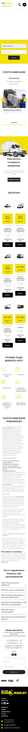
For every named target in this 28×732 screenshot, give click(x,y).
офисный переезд (6, 558)
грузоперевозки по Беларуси (6, 555)
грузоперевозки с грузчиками (6, 553)
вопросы (4, 707)
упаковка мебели (13, 558)
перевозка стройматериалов (6, 560)
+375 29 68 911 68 (9, 722)
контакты (4, 716)
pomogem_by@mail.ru (14, 645)
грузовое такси (23, 553)
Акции (3, 709)
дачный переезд (15, 560)
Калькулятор (5, 712)
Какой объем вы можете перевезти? (10, 584)
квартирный (20, 497)
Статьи (3, 714)
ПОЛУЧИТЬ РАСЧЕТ (14, 180)
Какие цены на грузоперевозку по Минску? (13, 618)
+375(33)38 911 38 (14, 640)
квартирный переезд (21, 558)
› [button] (25, 99)
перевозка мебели (16, 553)
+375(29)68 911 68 (14, 643)
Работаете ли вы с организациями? (8, 610)
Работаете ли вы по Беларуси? (12, 590)
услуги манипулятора (16, 555)
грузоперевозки (7, 428)
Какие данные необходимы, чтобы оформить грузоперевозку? (14, 603)
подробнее (14, 122)
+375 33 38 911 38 (9, 720)
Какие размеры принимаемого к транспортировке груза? (13, 596)
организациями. (7, 484)
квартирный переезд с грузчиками (10, 557)
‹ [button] (2, 99)
